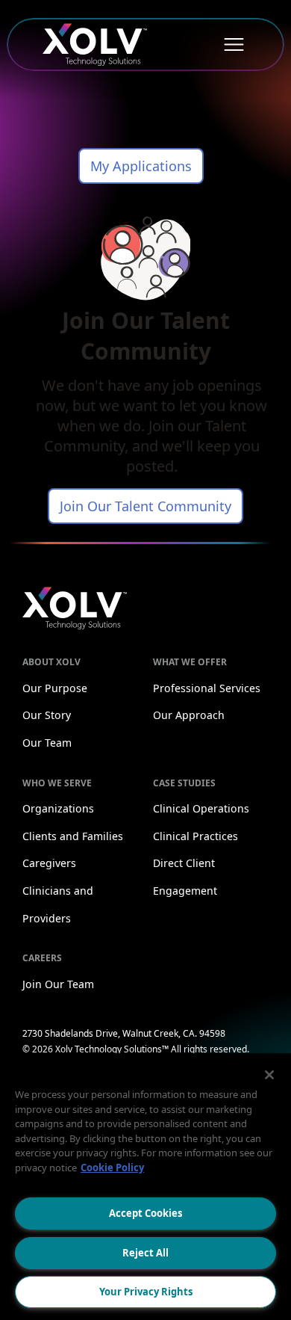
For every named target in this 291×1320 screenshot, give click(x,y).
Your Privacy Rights (146, 1291)
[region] (145, 1186)
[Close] (269, 1074)
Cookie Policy (112, 1167)
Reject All (145, 1252)
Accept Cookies (145, 1213)
